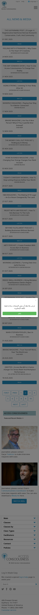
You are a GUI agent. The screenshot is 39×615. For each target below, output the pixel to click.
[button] (19, 313)
